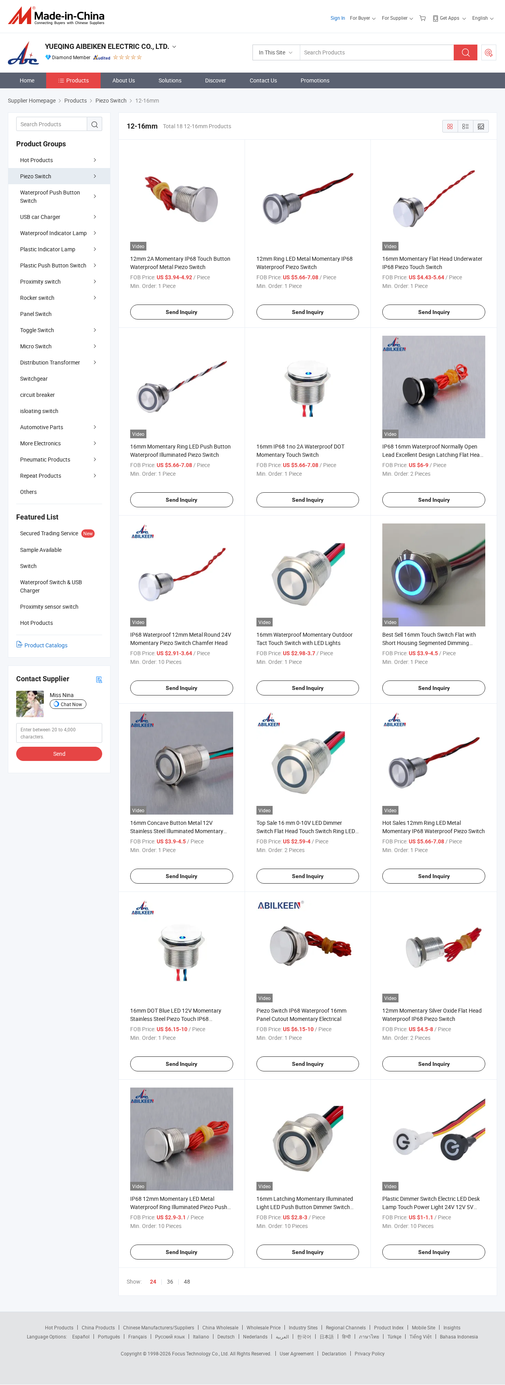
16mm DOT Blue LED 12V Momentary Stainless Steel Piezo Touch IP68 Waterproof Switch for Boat (175, 1019)
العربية (282, 1336)
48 (187, 1281)
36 (170, 1281)
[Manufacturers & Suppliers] (58, 15)
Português (109, 1336)
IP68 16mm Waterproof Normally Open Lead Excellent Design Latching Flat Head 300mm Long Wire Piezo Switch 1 (432, 455)
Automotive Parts (41, 427)
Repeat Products (40, 475)
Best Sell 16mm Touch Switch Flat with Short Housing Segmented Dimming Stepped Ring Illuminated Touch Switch (429, 643)
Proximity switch (40, 281)
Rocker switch (37, 297)
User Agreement (297, 1353)
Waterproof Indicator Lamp (53, 233)
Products (77, 80)
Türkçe (394, 1336)
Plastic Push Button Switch (53, 265)
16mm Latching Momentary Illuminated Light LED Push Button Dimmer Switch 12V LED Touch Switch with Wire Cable (304, 1207)
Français (137, 1336)
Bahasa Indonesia (459, 1336)
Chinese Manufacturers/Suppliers (158, 1327)
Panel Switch (36, 314)
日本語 (327, 1336)
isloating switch (39, 411)
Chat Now (71, 704)
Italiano (201, 1336)
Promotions (315, 80)
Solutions (170, 80)
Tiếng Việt (421, 1336)
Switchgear (34, 378)
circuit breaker (37, 394)
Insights (451, 1327)
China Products (98, 1327)
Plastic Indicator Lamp (47, 249)
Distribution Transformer (50, 362)
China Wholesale (220, 1327)
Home (27, 80)
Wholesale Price (264, 1327)
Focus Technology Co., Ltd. (201, 1353)
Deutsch (226, 1336)
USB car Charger (40, 217)
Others (28, 491)
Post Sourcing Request (488, 52)
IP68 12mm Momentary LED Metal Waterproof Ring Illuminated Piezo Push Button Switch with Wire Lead (178, 1207)
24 (153, 1281)
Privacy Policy (370, 1353)
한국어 (304, 1336)
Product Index (389, 1327)
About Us (123, 80)
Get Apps (449, 18)
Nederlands (255, 1336)
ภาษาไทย (369, 1336)
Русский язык (170, 1336)
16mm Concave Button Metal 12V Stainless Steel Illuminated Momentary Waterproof (176, 831)
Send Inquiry (181, 312)
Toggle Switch (37, 330)
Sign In (338, 18)
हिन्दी (346, 1336)
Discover (215, 80)
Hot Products (36, 160)
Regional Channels (346, 1327)
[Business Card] (99, 679)
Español (81, 1336)
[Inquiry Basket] (423, 18)
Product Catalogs (45, 645)
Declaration (334, 1353)
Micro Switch (36, 346)
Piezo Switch (35, 176)
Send (59, 753)
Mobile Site (423, 1327)
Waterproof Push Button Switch (50, 196)
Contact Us (263, 80)
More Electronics (40, 443)
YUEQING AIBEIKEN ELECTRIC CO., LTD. (107, 46)
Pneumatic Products (45, 459)
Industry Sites (303, 1327)
